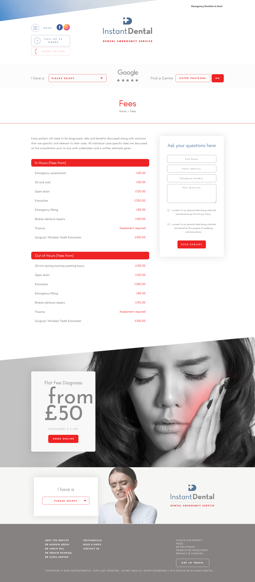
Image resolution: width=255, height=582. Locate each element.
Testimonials (92, 540)
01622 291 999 (53, 52)
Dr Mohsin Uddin (57, 544)
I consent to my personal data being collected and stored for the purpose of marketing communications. (193, 228)
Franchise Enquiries (192, 550)
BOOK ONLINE (209, 29)
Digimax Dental (202, 570)
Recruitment (185, 547)
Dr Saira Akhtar (56, 557)
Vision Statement (189, 540)
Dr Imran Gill (54, 548)
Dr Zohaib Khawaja (58, 552)
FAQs (179, 543)
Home (122, 111)
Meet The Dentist (57, 540)
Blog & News (92, 544)
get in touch (192, 562)
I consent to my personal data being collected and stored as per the (193, 212)
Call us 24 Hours (53, 41)
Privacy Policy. (204, 214)
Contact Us (91, 548)
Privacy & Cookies (189, 553)
